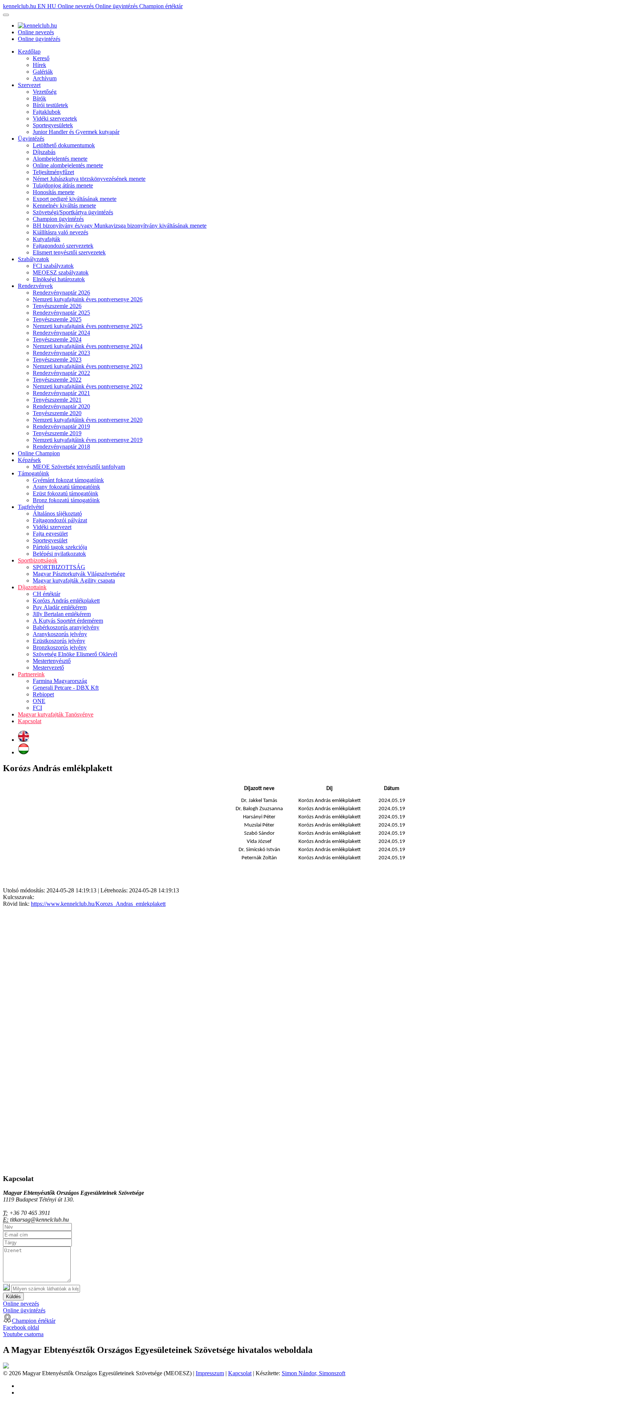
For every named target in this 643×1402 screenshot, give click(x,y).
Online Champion (39, 453)
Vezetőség (45, 92)
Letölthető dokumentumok (64, 145)
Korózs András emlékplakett (66, 600)
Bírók (39, 98)
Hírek (39, 65)
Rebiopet (43, 694)
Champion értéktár (161, 6)
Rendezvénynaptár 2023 (61, 353)
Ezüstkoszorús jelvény (59, 641)
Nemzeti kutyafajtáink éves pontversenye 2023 (88, 366)
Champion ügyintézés (58, 219)
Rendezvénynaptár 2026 (61, 292)
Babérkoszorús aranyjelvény (66, 627)
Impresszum (210, 1373)
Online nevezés (76, 6)
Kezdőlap (29, 51)
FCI (37, 708)
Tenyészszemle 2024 (57, 339)
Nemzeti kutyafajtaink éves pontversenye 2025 (88, 326)
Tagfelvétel (31, 507)
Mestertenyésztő (52, 661)
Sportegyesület (50, 540)
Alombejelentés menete (60, 158)
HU (52, 6)
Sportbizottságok (37, 560)
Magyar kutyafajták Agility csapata (74, 580)
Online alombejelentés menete (68, 165)
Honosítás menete (53, 192)
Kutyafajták (46, 239)
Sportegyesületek (53, 125)
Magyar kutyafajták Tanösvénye (55, 714)
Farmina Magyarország (60, 681)
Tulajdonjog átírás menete (63, 185)
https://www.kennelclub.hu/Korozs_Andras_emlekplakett (98, 904)
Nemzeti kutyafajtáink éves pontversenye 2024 (88, 346)
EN (42, 6)
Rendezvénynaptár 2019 (61, 426)
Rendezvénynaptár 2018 (61, 446)
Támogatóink (33, 473)
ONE (39, 701)
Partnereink (31, 674)
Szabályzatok (33, 259)
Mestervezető (48, 667)
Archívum (45, 78)
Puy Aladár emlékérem (60, 607)
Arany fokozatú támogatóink (66, 487)
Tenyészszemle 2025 (57, 319)
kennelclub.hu (20, 6)
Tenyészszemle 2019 (57, 433)
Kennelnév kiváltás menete (64, 205)
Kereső (41, 58)
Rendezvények (35, 286)
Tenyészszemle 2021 (57, 400)
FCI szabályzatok (53, 266)
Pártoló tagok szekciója (60, 547)
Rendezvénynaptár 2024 (61, 333)
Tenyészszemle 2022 (57, 379)
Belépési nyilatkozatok (59, 554)
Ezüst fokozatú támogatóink (65, 493)
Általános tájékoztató (57, 513)
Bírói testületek (50, 105)
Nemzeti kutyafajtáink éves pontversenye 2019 (88, 440)
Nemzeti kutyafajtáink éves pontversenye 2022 (88, 386)
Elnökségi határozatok (59, 279)
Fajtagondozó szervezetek (63, 246)
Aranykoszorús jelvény (60, 634)
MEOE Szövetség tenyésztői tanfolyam (79, 466)
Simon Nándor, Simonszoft (313, 1373)
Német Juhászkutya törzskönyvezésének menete (89, 179)
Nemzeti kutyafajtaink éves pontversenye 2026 (88, 299)
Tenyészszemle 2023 (57, 359)
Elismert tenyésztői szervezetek (69, 252)
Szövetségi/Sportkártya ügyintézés (73, 212)
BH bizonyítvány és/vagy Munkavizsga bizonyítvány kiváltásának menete (120, 225)
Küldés (13, 1296)
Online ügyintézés (117, 6)
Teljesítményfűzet (53, 172)
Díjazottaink (32, 587)
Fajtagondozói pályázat (60, 520)
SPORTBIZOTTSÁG (59, 567)
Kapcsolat (29, 721)
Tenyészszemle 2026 (57, 306)
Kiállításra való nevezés (60, 232)
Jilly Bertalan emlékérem (62, 614)
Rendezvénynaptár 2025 (61, 312)
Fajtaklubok (47, 112)
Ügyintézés (31, 138)
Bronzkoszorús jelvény (60, 647)
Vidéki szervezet (52, 527)
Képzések (29, 460)
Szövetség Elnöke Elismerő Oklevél (75, 654)
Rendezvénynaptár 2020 (61, 406)
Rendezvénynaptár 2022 (61, 373)
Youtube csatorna (23, 1334)
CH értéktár (46, 594)
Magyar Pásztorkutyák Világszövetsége (79, 574)
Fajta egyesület (50, 533)
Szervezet (29, 85)
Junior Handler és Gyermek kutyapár (76, 132)
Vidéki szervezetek (55, 118)
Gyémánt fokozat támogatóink (68, 480)
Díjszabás (44, 152)
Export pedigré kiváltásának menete (74, 199)
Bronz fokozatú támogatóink (66, 500)
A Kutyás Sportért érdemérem (68, 620)
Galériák (43, 71)
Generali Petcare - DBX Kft (66, 687)
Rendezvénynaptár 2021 (61, 393)
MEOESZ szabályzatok (61, 272)
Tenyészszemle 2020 (57, 413)
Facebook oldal (21, 1327)
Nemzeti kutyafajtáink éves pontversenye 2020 (88, 420)
